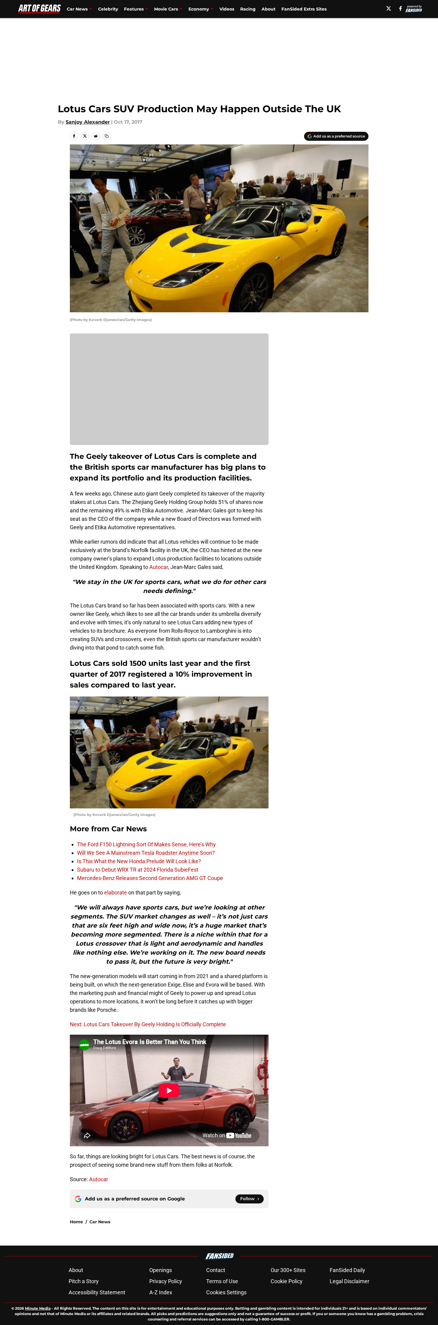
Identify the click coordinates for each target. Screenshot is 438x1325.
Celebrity (108, 9)
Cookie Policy (287, 1281)
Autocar (158, 567)
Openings (160, 1270)
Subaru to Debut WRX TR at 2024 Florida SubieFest (137, 869)
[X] (388, 8)
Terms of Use (222, 1281)
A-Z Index (160, 1292)
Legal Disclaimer (349, 1281)
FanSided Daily (347, 1270)
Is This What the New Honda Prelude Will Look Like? (139, 861)
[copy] (106, 136)
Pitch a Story (84, 1281)
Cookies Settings (226, 1292)
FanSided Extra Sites (304, 9)
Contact (215, 1270)
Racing (248, 9)
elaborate (115, 892)
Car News (99, 1222)
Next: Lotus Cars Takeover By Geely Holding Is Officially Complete (148, 1024)
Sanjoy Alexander (88, 122)
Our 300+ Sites (288, 1270)
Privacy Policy (165, 1281)
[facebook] (400, 8)
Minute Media (38, 1308)
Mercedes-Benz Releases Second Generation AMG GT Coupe (150, 878)
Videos (226, 9)
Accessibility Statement (97, 1292)
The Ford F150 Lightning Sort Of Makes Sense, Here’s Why (146, 844)
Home (76, 1222)
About (268, 9)
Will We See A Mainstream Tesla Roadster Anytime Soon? (146, 853)
